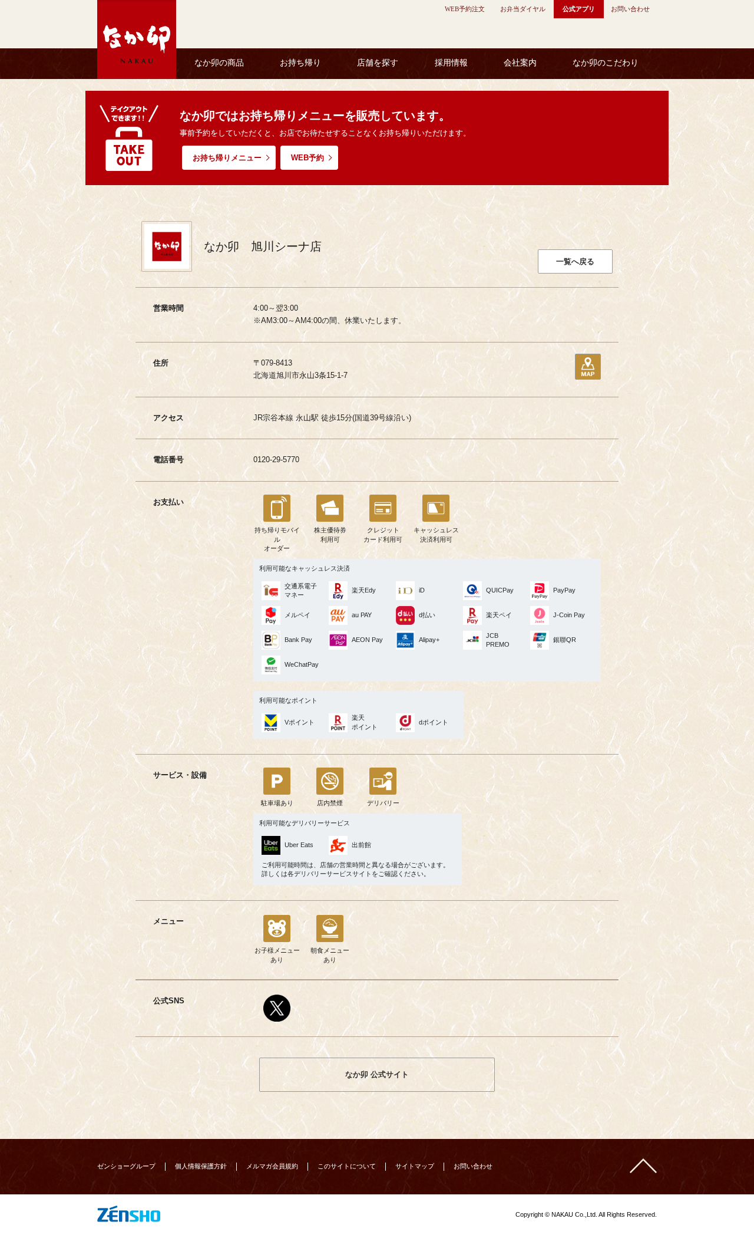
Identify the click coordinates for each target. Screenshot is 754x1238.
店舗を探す (377, 62)
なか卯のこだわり (606, 62)
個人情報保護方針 (201, 1166)
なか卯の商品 (219, 62)
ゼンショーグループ (126, 1166)
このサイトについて (347, 1166)
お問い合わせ (473, 1166)
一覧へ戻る (575, 261)
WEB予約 (307, 157)
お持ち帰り (300, 62)
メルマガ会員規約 (272, 1166)
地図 (588, 367)
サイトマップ (414, 1166)
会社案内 (520, 62)
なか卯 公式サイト (377, 1074)
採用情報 (451, 62)
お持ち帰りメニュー (227, 157)
